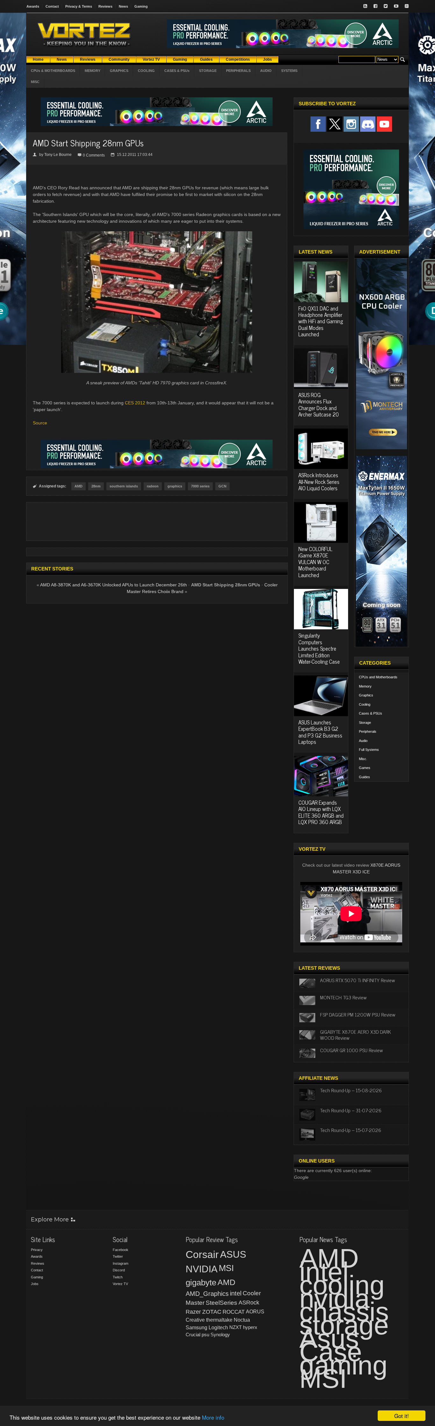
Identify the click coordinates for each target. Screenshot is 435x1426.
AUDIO (266, 71)
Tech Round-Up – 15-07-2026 (350, 1130)
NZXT (235, 1327)
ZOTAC (211, 1312)
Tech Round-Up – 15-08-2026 (351, 1090)
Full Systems (369, 749)
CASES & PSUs (176, 71)
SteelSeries (221, 1302)
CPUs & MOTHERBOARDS (53, 71)
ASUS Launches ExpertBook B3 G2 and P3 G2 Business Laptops (320, 732)
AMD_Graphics (207, 1293)
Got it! (401, 1416)
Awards (32, 6)
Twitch (118, 1277)
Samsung (196, 1327)
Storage (365, 722)
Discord (119, 1270)
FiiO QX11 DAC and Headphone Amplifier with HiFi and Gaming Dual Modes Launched (320, 321)
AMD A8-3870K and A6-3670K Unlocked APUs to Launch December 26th (113, 584)
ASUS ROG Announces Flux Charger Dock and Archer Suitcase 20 (318, 404)
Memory (365, 686)
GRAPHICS (119, 71)
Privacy (37, 1250)
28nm (96, 486)
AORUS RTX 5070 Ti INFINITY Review (357, 980)
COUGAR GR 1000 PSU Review (351, 1050)
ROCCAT (234, 1312)
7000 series (200, 486)
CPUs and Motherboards (378, 677)
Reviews (105, 6)
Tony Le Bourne (58, 154)
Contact (52, 6)
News (123, 6)
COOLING (146, 71)
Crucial (193, 1334)
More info (213, 1417)
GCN (222, 486)
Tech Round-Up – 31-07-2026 (351, 1110)
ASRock (249, 1302)
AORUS (255, 1311)
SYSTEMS (289, 71)
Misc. (363, 759)
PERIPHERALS (238, 71)
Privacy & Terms (78, 6)
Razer (193, 1312)
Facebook (120, 1250)
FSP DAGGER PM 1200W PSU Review (357, 1014)
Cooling (364, 704)
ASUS (233, 1254)
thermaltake (219, 1320)
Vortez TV (120, 1284)
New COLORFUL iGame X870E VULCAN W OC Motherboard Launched (315, 561)
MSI (226, 1268)
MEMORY (92, 71)
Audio (363, 741)
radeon (153, 486)
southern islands (124, 486)
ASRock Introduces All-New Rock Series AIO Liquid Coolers (318, 482)
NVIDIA (202, 1269)
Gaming (141, 6)
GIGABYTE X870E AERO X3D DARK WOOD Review (355, 1034)
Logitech (218, 1327)
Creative (195, 1320)
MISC (35, 82)
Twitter (118, 1256)
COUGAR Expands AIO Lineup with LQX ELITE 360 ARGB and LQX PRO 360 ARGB (321, 812)
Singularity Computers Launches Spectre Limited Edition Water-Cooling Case (319, 648)
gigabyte (201, 1282)
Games (364, 768)
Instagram (120, 1263)
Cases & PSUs (370, 713)
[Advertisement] (157, 521)
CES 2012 (135, 402)
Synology (220, 1334)
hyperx (250, 1327)
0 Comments (94, 155)
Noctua (242, 1320)
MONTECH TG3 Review (343, 997)
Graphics (366, 695)
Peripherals (367, 731)
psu (205, 1334)
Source (40, 422)
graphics (175, 486)
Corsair (202, 1254)
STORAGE (208, 71)
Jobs (35, 1284)
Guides (364, 777)
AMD (78, 486)
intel (235, 1293)
